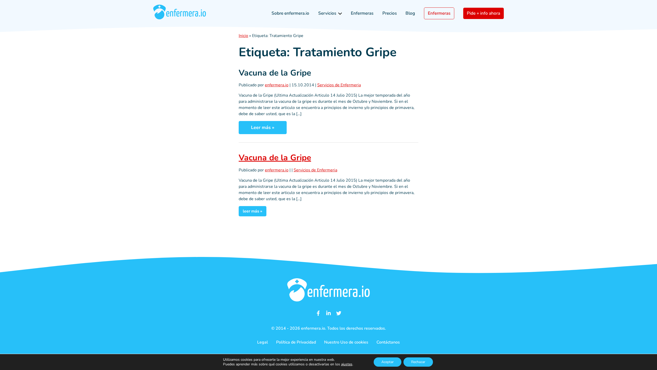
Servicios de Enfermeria (339, 85)
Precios (389, 13)
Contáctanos (388, 342)
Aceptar (387, 361)
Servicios (327, 13)
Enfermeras (362, 13)
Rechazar (418, 361)
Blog (410, 13)
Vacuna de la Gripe (275, 72)
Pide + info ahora (483, 13)
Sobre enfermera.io (290, 13)
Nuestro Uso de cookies (346, 342)
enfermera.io (276, 85)
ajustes (346, 364)
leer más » (252, 211)
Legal (262, 342)
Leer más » (262, 127)
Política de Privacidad (296, 342)
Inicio (243, 36)
